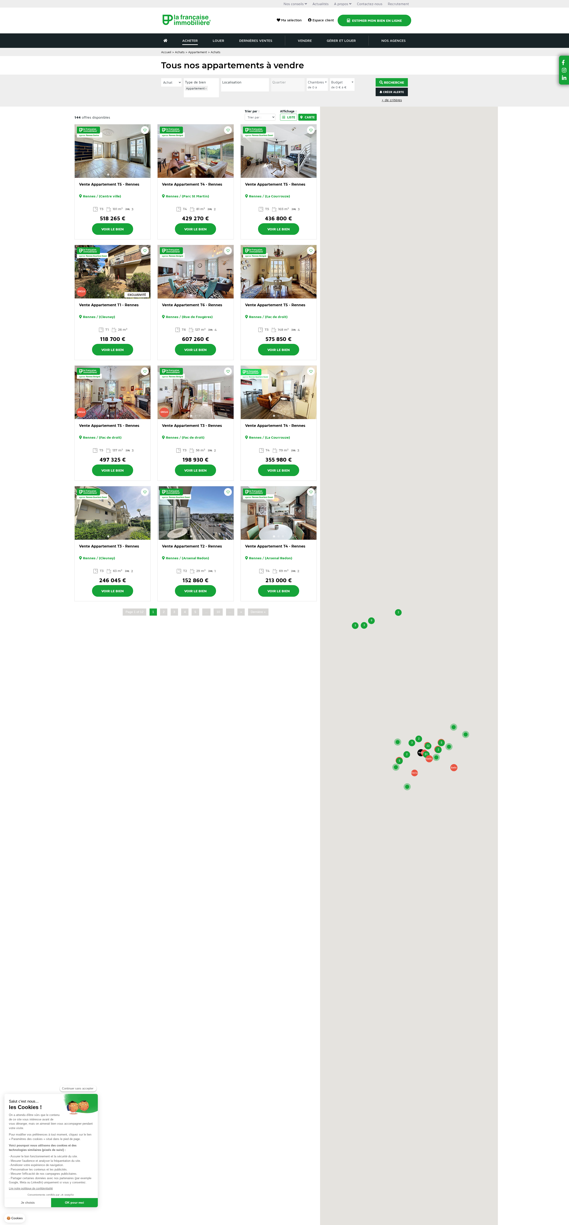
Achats (179, 52)
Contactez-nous (369, 4)
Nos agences (393, 41)
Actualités (321, 4)
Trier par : (252, 111)
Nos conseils (294, 4)
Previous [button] (80, 151)
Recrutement (398, 4)
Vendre (305, 41)
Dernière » (258, 612)
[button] (429, 758)
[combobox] (201, 91)
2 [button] (112, 174)
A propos (341, 4)
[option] (113, 151)
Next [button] (144, 151)
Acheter (190, 41)
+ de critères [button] (392, 100)
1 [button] (108, 174)
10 (218, 612)
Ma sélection (291, 20)
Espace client (323, 20)
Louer (218, 41)
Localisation (231, 82)
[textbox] (202, 93)
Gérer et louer (341, 41)
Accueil (166, 52)
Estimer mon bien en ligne (376, 20)
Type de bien (195, 82)
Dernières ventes (255, 41)
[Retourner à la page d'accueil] (189, 20)
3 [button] (117, 174)
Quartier (279, 82)
